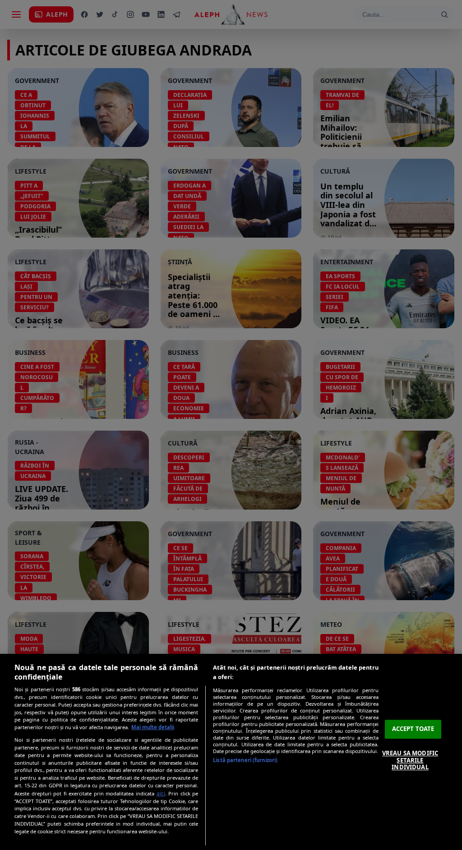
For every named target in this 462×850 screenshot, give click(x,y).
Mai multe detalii (152, 727)
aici (161, 793)
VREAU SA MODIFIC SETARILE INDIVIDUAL (410, 760)
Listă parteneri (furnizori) (245, 760)
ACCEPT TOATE (413, 729)
